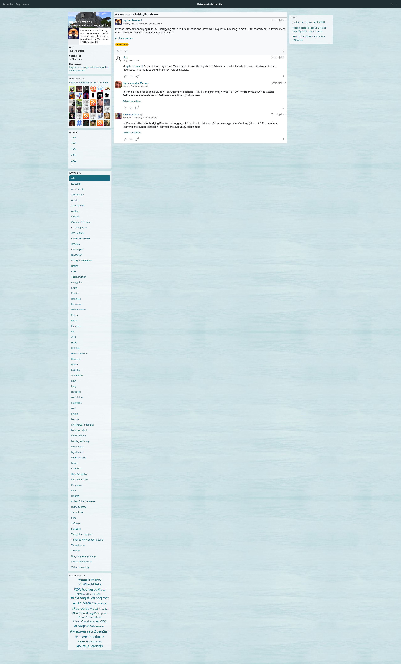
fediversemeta (78, 309)
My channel (77, 452)
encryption (77, 282)
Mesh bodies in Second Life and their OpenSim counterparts (309, 29)
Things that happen (81, 534)
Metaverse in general (82, 424)
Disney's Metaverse (81, 260)
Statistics (76, 528)
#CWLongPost (98, 598)
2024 (73, 149)
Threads (75, 550)
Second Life (77, 512)
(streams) (76, 183)
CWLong (75, 243)
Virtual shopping (80, 567)
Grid (73, 337)
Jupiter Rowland (134, 66)
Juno (73, 380)
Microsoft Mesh (79, 430)
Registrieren (22, 4)
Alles (73, 178)
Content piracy (79, 227)
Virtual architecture (81, 561)
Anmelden (8, 4)
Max (73, 408)
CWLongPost (77, 249)
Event (74, 287)
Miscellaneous (78, 435)
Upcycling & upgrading (83, 556)
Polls (73, 490)
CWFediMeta (77, 232)
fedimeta (76, 298)
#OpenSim (100, 631)
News (74, 462)
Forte (74, 320)
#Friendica (103, 609)
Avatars (75, 211)
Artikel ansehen (124, 38)
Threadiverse (78, 545)
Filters (74, 315)
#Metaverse (80, 631)
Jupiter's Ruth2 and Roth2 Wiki (309, 22)
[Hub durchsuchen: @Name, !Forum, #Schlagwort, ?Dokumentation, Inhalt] (392, 4)
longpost (76, 391)
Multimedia (77, 446)
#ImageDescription (96, 613)
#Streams (96, 641)
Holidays (75, 347)
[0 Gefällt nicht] (125, 51)
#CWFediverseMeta (90, 589)
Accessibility (77, 189)
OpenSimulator (79, 473)
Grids (74, 342)
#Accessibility (84, 580)
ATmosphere (77, 205)
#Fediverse (99, 603)
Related (75, 495)
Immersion (77, 375)
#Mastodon (98, 626)
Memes (75, 419)
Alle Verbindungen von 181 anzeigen (88, 82)
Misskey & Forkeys (80, 441)
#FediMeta (82, 603)
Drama (74, 265)
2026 (73, 137)
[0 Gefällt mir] (125, 107)
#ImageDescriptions (84, 621)
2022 (73, 160)
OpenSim (76, 468)
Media (74, 413)
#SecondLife (85, 641)
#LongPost (82, 626)
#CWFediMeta (89, 584)
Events (74, 293)
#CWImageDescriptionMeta (90, 594)
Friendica (76, 326)
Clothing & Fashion (81, 221)
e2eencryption (78, 276)
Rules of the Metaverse (83, 501)
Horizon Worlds (79, 353)
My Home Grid (78, 457)
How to (74, 364)
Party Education (79, 479)
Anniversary (77, 194)
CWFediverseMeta (80, 238)
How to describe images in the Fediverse (309, 38)
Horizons (76, 358)
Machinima (77, 397)
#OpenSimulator (89, 636)
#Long (101, 621)
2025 (73, 143)
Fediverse (76, 304)
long (73, 386)
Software (76, 523)
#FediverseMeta (84, 608)
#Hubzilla (78, 613)
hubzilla (75, 369)
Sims (73, 517)
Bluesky (75, 216)
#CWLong (78, 598)
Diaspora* (76, 254)
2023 (73, 154)
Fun (73, 331)
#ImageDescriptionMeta (89, 617)
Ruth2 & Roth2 (78, 506)
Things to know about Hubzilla (87, 539)
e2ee (73, 271)
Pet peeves (77, 484)
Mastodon (76, 402)
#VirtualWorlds (90, 646)
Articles (75, 200)
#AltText (96, 579)
